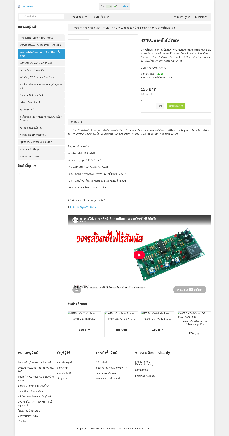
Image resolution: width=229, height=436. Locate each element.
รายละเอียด (77, 122)
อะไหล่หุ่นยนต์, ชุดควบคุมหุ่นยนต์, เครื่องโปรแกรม (41, 118)
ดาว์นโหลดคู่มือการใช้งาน (83, 207)
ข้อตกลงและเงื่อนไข (106, 373)
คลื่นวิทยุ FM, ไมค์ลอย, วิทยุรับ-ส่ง (37, 77)
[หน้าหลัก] (67, 15)
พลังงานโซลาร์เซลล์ (30, 102)
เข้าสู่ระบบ (62, 378)
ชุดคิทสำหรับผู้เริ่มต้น (31, 127)
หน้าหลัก (78, 27)
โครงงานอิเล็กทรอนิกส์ (31, 95)
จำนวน (144, 100)
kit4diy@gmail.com (145, 376)
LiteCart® (147, 428)
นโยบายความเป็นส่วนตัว (108, 378)
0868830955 (141, 370)
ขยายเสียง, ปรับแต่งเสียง (32, 70)
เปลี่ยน (125, 6)
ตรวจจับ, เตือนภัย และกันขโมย (36, 63)
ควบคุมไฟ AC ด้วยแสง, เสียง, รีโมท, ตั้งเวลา (40, 54)
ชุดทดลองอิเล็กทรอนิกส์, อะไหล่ (36, 142)
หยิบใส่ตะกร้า (176, 106)
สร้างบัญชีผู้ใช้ (64, 373)
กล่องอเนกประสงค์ (29, 156)
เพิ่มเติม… (23, 421)
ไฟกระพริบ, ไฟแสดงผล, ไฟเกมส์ (36, 37)
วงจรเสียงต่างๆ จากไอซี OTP (34, 135)
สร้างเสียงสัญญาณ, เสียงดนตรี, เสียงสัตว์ (40, 45)
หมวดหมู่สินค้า (80, 17)
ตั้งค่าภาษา (62, 367)
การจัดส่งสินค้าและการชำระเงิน (112, 367)
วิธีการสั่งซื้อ (102, 362)
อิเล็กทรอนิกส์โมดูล (30, 149)
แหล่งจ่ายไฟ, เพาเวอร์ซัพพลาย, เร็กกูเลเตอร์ (41, 86)
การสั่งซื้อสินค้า (102, 17)
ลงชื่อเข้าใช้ (201, 17)
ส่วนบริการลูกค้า (182, 17)
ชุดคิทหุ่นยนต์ (27, 109)
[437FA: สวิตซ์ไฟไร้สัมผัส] (19, 174)
